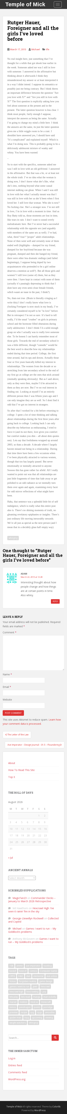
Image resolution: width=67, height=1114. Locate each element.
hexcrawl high (16, 991)
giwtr (35, 986)
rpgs (39, 1012)
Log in (11, 1058)
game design (45, 981)
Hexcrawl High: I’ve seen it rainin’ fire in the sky (31, 909)
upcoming (37, 1017)
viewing (49, 1017)
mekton (23, 1002)
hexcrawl (45, 986)
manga (36, 996)
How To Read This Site (21, 770)
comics (33, 970)
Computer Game (48, 970)
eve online (52, 976)
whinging (13, 537)
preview (13, 1012)
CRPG (12, 976)
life (47, 49)
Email (7, 687)
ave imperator (33, 965)
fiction (12, 981)
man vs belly (49, 996)
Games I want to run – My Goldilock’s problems (32, 930)
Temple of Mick (25, 4)
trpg (26, 1017)
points (37, 1007)
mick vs (34, 1002)
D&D (20, 976)
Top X (11, 777)
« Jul (10, 857)
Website (7, 699)
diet (28, 976)
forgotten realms (27, 981)
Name (7, 674)
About (11, 763)
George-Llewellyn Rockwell (28, 918)
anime (19, 965)
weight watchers (17, 1022)
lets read (25, 996)
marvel (12, 1002)
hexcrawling (32, 991)
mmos (12, 1007)
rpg (32, 1012)
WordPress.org (16, 1079)
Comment (9, 632)
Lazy (44, 991)
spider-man (15, 1017)
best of (22, 970)
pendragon (25, 1007)
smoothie (50, 1012)
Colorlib (56, 1106)
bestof (12, 970)
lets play (13, 996)
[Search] (55, 1038)
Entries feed (15, 1065)
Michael (35, 49)
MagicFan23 (20, 898)
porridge (48, 1007)
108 (11, 965)
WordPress (40, 1110)
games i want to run (19, 986)
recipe (24, 1012)
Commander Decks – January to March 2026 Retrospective (32, 899)
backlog (48, 965)
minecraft (46, 1002)
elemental (38, 976)
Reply (55, 601)
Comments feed (17, 1072)
